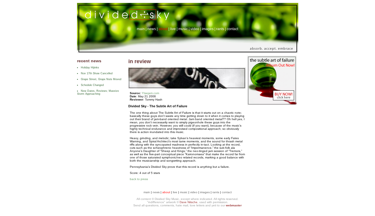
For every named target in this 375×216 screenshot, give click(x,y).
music (183, 29)
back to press (139, 179)
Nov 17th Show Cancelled (96, 73)
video (194, 29)
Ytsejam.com (150, 93)
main (141, 29)
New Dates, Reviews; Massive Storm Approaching (98, 92)
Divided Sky (125, 12)
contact (232, 29)
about (163, 29)
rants (220, 29)
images (208, 29)
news (151, 29)
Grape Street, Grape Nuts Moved (101, 79)
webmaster (234, 205)
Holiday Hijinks (90, 67)
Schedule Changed (92, 85)
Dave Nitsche (188, 202)
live (173, 29)
